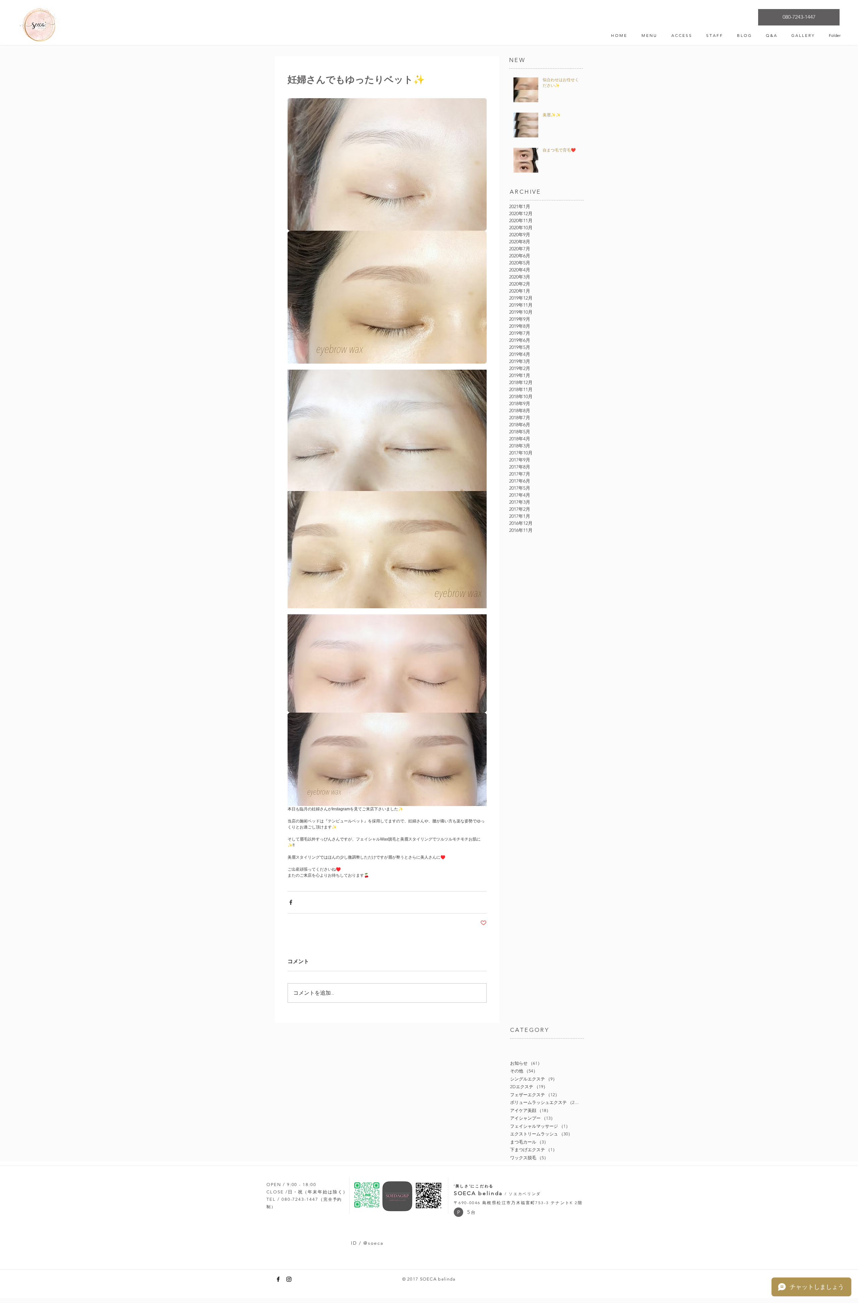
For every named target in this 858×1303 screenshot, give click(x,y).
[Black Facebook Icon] (278, 1279)
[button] (458, 1212)
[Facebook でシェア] (291, 902)
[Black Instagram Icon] (289, 1279)
